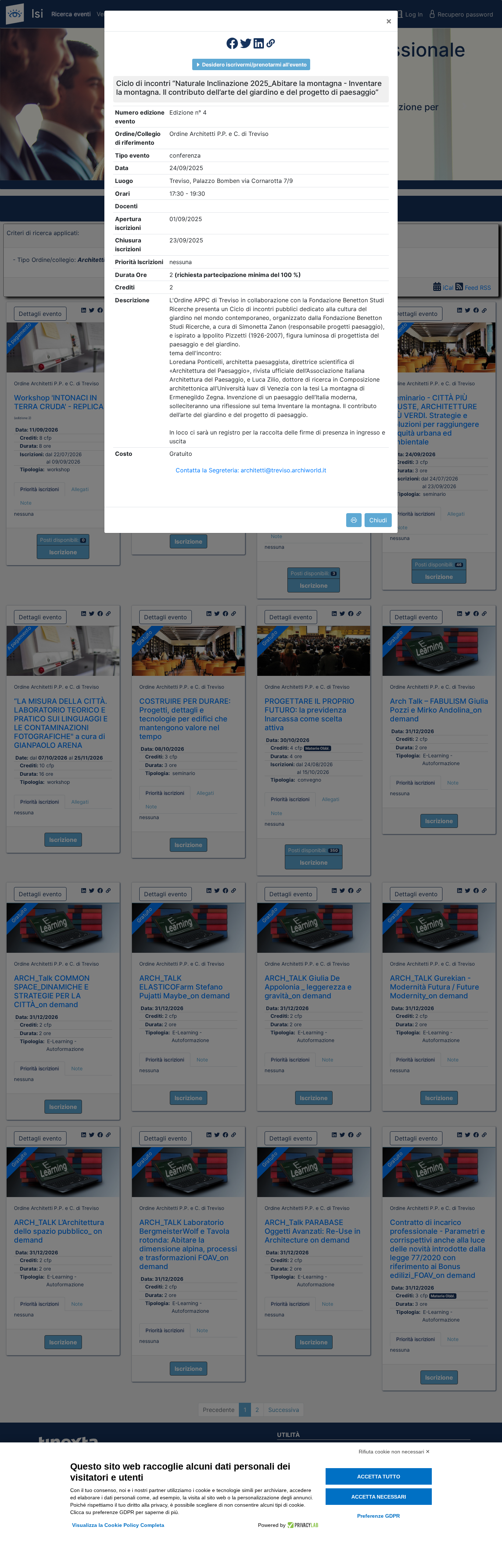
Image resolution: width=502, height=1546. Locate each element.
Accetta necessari (378, 1497)
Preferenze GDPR (378, 1516)
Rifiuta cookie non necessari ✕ (394, 1452)
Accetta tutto (378, 1477)
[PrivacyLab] (302, 1525)
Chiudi (378, 520)
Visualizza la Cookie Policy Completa (118, 1525)
